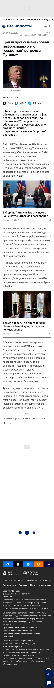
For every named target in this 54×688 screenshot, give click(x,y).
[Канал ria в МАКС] (8, 564)
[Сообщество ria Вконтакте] (28, 564)
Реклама (23, 585)
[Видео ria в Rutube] (49, 564)
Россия (7, 423)
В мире (43, 580)
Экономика (32, 580)
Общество (19, 580)
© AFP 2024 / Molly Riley (12, 90)
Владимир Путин (11, 418)
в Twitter (18, 175)
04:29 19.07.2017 (10, 33)
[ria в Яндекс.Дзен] (18, 564)
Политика (7, 580)
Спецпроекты (9, 585)
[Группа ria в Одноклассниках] (38, 564)
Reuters (32, 377)
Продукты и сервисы (40, 585)
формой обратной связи (28, 652)
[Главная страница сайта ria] (16, 26)
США (43, 418)
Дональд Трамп (30, 418)
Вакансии (7, 597)
